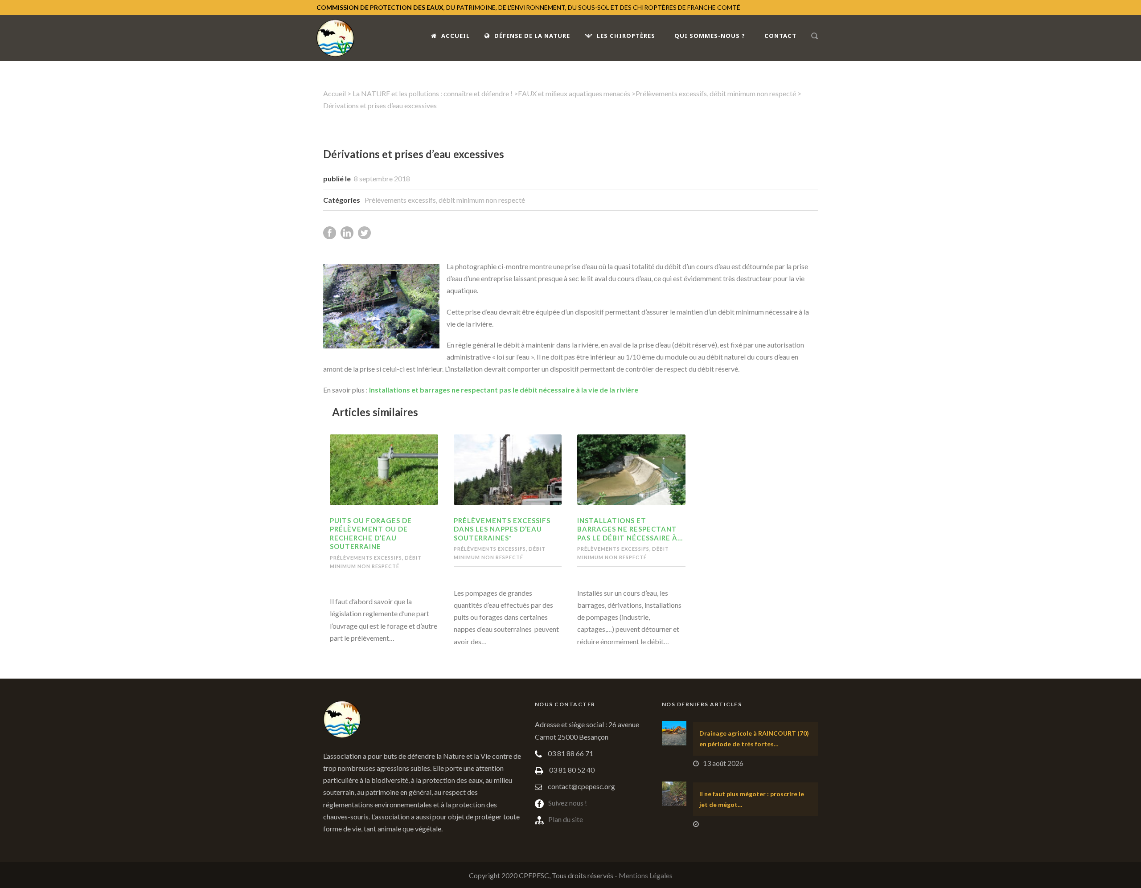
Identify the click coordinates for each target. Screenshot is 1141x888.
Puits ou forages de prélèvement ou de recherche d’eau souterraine (371, 533)
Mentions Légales (646, 875)
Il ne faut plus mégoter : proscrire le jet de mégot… (751, 799)
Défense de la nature (532, 36)
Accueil (455, 36)
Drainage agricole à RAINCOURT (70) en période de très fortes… (754, 738)
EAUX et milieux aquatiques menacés (574, 93)
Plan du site (565, 819)
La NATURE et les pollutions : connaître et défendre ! (433, 93)
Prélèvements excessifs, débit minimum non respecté (716, 93)
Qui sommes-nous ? (709, 36)
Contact (780, 36)
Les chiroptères (626, 36)
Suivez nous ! (567, 802)
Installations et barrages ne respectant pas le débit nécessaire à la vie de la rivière (503, 389)
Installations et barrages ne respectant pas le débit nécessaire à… (630, 529)
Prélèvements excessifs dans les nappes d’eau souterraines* (502, 529)
